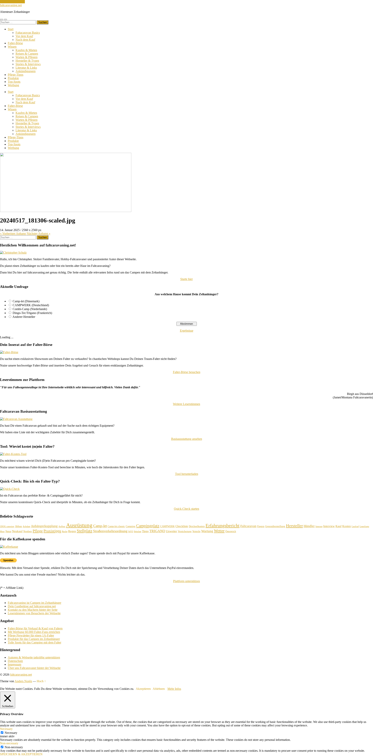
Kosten (346, 526)
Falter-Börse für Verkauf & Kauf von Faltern (35, 628)
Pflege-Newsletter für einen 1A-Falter (31, 635)
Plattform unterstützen (186, 581)
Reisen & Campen (27, 53)
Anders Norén (23, 681)
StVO (130, 531)
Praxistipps (52, 531)
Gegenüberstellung (275, 526)
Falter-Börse (15, 43)
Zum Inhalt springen (12, 1)
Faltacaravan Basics (28, 32)
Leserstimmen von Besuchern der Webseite (34, 613)
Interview (329, 526)
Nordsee (27, 531)
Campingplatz (147, 525)
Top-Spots (14, 81)
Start (10, 29)
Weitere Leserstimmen (186, 404)
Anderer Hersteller (23, 316)
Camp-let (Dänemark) (26, 301)
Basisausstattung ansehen (186, 438)
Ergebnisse (186, 330)
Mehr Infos (174, 688)
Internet (318, 526)
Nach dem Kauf (25, 39)
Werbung (13, 85)
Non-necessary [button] (9, 743)
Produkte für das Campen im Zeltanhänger (34, 639)
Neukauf (17, 531)
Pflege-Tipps (15, 74)
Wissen (12, 46)
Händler (309, 526)
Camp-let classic (116, 526)
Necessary (11, 732)
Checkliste (181, 526)
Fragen (260, 526)
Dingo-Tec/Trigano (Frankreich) (32, 313)
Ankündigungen (26, 71)
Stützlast (137, 531)
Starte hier (186, 279)
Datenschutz (15, 661)
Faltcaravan (248, 526)
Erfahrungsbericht (223, 525)
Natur (8, 531)
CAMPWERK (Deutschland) (31, 305)
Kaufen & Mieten (26, 50)
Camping (130, 526)
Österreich (230, 531)
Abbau (18, 526)
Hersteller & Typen (27, 60)
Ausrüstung (79, 525)
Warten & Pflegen (26, 57)
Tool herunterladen (186, 474)
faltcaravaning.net (11, 5)
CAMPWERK (167, 526)
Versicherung (185, 531)
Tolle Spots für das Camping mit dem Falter (34, 642)
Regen (72, 531)
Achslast (26, 526)
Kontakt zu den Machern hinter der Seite (33, 609)
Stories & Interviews (28, 64)
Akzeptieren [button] (143, 688)
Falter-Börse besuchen (186, 372)
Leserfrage (364, 526)
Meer (2, 531)
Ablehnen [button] (159, 688)
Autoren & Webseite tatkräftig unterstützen (34, 657)
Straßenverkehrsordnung (110, 531)
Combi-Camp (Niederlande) (30, 309)
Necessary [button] (6, 729)
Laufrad (355, 526)
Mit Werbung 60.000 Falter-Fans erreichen (34, 632)
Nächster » (38, 233)
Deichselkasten (197, 526)
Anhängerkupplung (44, 526)
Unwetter (171, 531)
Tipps (145, 531)
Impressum (14, 664)
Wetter (219, 530)
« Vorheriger (13, 233)
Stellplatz (84, 530)
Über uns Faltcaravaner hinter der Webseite (34, 668)
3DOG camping (7, 526)
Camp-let (100, 526)
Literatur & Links (26, 67)
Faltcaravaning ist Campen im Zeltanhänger (34, 602)
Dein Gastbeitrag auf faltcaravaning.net (32, 606)
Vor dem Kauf (24, 36)
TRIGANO (157, 531)
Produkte (13, 78)
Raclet (64, 531)
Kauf (339, 526)
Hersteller (294, 525)
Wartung (207, 531)
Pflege (38, 531)
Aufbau (61, 526)
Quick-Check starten (186, 508)
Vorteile (196, 531)
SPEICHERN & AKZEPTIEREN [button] (21, 754)
